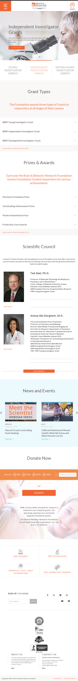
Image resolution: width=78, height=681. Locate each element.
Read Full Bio (8, 306)
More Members (39, 371)
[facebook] (47, 595)
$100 (28, 474)
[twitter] (53, 595)
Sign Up (33, 601)
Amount (8, 474)
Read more (8, 439)
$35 (18, 474)
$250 (38, 474)
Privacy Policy (57, 678)
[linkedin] (60, 595)
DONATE (39, 492)
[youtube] (62, 601)
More (12, 668)
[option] (39, 35)
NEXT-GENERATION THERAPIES (57, 572)
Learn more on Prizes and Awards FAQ (15, 232)
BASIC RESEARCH (21, 556)
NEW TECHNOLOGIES (57, 556)
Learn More (16, 47)
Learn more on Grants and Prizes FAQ (15, 148)
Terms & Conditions (69, 678)
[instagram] (67, 595)
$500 (48, 474)
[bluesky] (68, 601)
